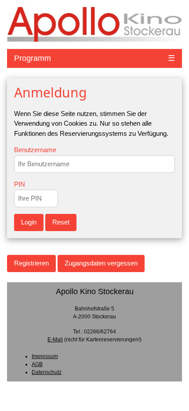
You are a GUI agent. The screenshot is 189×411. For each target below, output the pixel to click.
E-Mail (55, 339)
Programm (32, 58)
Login (28, 222)
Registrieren (31, 263)
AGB (37, 364)
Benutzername (35, 149)
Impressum (45, 356)
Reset (60, 222)
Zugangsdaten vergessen (101, 263)
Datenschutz (47, 372)
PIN (19, 184)
